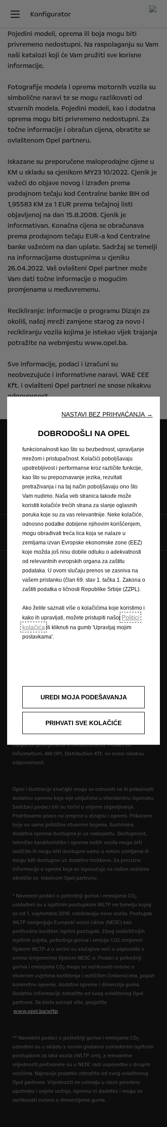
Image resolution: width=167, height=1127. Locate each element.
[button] (107, 414)
